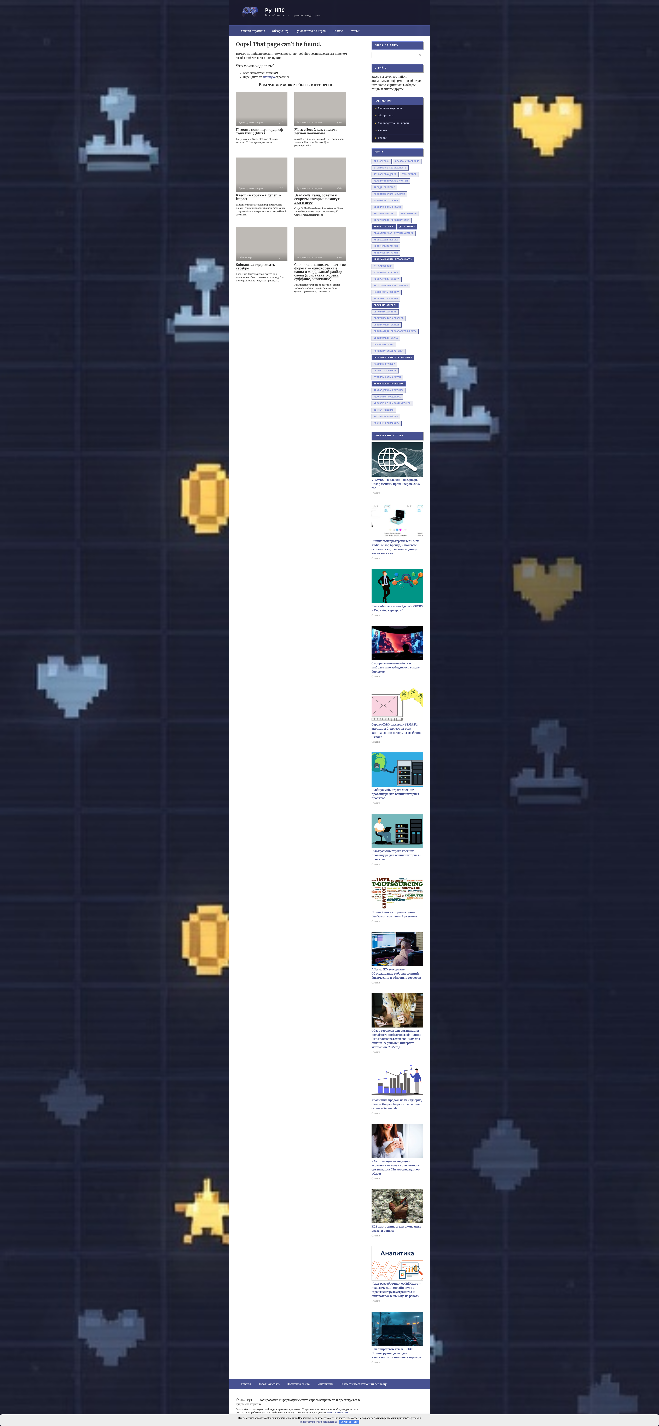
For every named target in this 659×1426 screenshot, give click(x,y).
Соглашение (325, 1384)
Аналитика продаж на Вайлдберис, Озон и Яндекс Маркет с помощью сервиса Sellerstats (397, 1104)
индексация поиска (386, 240)
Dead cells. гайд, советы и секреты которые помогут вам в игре (317, 198)
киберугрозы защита (386, 279)
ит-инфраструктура (386, 272)
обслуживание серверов (388, 318)
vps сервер (409, 174)
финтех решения (384, 410)
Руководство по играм (310, 31)
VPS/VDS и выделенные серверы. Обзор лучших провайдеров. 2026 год (396, 484)
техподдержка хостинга (388, 390)
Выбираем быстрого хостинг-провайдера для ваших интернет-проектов (396, 794)
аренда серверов (384, 187)
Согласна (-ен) (349, 1421)
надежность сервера (386, 292)
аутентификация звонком (389, 194)
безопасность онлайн (387, 207)
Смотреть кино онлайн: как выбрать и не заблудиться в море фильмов (396, 667)
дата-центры (407, 226)
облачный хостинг (385, 312)
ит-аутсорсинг (383, 266)
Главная (245, 1384)
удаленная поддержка (387, 397)
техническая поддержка (388, 384)
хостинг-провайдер (386, 416)
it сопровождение (385, 174)
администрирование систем (391, 181)
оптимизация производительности (395, 331)
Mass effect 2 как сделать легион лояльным (315, 131)
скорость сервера (385, 371)
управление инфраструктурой (392, 403)
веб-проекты (409, 213)
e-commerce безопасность (390, 168)
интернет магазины (386, 253)
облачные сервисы (385, 305)
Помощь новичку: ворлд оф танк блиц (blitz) (259, 131)
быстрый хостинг (384, 213)
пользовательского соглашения (318, 1421)
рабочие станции (384, 364)
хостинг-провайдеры (386, 423)
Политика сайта (298, 1384)
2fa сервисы (381, 161)
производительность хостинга (393, 357)
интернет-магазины (386, 246)
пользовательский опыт (388, 351)
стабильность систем (387, 377)
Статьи (355, 31)
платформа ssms (384, 344)
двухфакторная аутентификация (393, 233)
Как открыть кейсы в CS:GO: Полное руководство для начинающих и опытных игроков (396, 1353)
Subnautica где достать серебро (255, 266)
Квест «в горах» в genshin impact (258, 197)
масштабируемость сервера (391, 285)
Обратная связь (269, 1384)
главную (269, 77)
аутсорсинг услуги (386, 200)
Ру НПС (275, 10)
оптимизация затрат (386, 325)
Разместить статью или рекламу (363, 1384)
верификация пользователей (391, 220)
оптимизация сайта (386, 338)
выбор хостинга (384, 226)
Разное (338, 31)
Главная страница (252, 31)
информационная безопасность (393, 259)
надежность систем (386, 298)
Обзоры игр (280, 31)
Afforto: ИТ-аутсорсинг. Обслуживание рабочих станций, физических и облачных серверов (396, 973)
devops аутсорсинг (407, 161)
